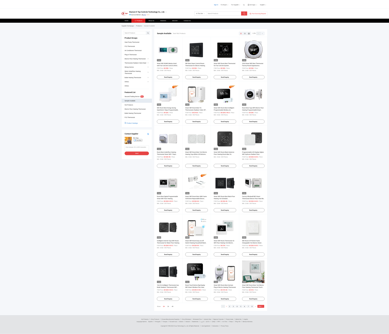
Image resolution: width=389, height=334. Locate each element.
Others (127, 82)
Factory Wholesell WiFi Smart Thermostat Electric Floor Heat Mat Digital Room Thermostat (253, 198)
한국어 (208, 321)
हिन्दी (218, 321)
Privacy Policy (224, 326)
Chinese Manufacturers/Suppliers (170, 319)
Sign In (216, 5)
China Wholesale (186, 319)
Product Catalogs (132, 123)
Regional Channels (218, 319)
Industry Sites (207, 319)
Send (136, 153)
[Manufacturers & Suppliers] (135, 4)
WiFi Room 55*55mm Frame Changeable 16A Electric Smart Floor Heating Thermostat (251, 243)
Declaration (215, 326)
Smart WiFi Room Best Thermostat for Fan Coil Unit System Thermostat (224, 65)
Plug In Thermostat (131, 55)
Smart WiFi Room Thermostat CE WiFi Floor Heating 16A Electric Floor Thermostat (224, 243)
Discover (175, 21)
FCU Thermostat (130, 46)
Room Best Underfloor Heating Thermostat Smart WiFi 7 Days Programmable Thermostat (166, 154)
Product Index (229, 319)
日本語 (213, 321)
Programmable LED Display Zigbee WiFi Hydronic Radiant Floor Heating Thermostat (253, 154)
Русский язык (173, 321)
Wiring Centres (129, 67)
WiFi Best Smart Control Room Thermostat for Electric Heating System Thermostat (195, 65)
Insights (246, 319)
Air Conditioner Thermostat (133, 50)
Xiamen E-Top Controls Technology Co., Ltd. (147, 12)
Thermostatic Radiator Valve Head (135, 63)
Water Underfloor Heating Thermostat (133, 72)
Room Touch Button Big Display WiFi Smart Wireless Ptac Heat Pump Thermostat (195, 287)
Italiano (181, 321)
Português (157, 321)
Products (139, 21)
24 (164, 306)
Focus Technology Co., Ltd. (181, 326)
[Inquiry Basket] (244, 5)
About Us (151, 21)
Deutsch (187, 321)
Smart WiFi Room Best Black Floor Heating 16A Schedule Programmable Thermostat (224, 198)
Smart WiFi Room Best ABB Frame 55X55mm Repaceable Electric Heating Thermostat (196, 198)
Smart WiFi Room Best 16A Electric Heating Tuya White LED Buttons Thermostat (196, 154)
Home (126, 21)
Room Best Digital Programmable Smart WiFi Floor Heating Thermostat (167, 198)
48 (172, 306)
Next (260, 306)
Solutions (163, 21)
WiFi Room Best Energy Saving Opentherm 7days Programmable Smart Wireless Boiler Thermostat (167, 110)
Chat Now (139, 140)
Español (150, 321)
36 (168, 306)
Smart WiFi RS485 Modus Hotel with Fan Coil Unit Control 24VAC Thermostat (167, 65)
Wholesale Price (197, 319)
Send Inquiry (168, 77)
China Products (155, 319)
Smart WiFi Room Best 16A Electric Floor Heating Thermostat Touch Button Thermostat (253, 287)
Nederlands (195, 321)
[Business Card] (148, 133)
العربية (202, 321)
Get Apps (252, 5)
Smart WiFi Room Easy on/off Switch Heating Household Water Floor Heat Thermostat (195, 243)
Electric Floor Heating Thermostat (135, 59)
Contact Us (187, 21)
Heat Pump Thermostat (132, 42)
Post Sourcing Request (259, 13)
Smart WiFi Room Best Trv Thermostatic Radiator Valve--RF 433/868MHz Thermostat (195, 110)
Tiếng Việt (237, 321)
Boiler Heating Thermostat (133, 77)
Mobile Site (238, 319)
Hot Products (145, 319)
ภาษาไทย (224, 321)
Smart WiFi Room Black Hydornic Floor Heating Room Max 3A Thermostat (224, 154)
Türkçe (231, 321)
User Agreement (205, 326)
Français (165, 321)
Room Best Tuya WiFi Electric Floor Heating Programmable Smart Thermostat (253, 110)
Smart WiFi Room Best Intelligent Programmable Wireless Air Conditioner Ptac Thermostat (224, 110)
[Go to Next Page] (262, 33)
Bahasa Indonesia (247, 321)
